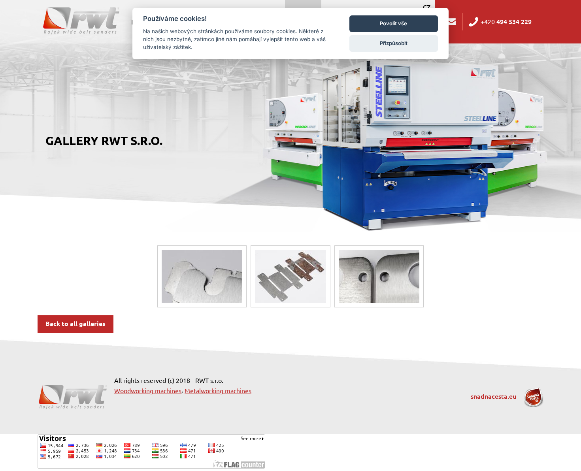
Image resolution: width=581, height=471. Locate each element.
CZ (426, 7)
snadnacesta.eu (494, 396)
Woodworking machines (147, 390)
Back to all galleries (75, 324)
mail (451, 22)
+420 (506, 22)
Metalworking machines (218, 390)
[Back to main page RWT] (80, 20)
